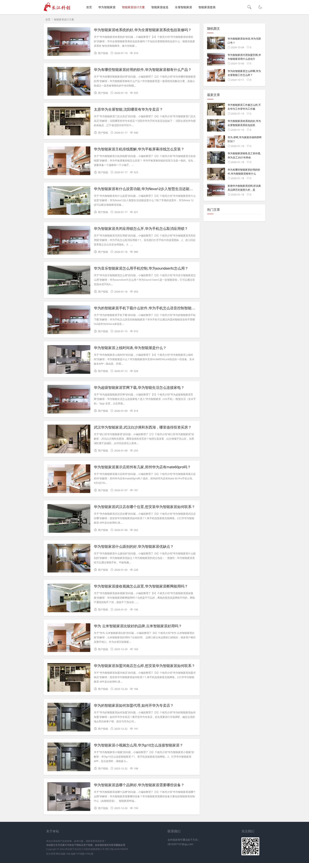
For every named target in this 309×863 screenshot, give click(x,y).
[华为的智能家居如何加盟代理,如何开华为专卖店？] (68, 718)
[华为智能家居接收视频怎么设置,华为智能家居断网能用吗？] (68, 598)
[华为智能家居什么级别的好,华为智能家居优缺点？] (68, 559)
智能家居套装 (207, 7)
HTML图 (89, 853)
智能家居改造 (159, 7)
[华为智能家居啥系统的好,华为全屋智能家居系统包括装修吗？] (68, 42)
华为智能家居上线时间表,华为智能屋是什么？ (130, 347)
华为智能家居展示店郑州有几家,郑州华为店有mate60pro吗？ (142, 466)
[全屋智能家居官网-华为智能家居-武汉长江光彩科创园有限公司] (58, 11)
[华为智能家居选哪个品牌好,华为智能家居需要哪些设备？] (68, 797)
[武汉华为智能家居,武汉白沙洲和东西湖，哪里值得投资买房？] (68, 440)
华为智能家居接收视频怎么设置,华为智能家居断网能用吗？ (141, 586)
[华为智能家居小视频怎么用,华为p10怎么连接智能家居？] (68, 757)
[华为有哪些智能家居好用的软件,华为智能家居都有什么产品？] (68, 82)
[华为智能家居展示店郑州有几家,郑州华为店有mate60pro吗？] (68, 479)
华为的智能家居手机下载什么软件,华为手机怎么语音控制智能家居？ (148, 307)
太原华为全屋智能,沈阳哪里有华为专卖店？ (128, 109)
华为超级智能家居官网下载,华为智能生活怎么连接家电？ (139, 387)
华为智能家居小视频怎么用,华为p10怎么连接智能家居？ (138, 745)
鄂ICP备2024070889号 (116, 849)
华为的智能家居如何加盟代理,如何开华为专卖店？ (134, 705)
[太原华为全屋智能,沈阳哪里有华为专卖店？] (68, 122)
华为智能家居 (107, 7)
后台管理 (50, 853)
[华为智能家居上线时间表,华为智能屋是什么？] (68, 360)
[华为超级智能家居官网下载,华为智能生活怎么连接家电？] (68, 400)
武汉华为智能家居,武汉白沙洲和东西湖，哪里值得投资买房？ (143, 427)
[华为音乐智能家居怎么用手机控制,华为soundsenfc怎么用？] (68, 281)
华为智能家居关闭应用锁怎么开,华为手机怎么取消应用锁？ (141, 228)
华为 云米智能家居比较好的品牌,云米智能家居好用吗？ (138, 625)
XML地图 (70, 853)
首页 (89, 7)
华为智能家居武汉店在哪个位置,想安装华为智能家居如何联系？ (144, 506)
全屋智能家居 (183, 7)
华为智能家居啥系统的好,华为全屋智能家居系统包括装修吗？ (143, 29)
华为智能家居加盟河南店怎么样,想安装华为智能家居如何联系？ (144, 665)
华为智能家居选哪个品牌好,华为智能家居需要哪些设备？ (139, 784)
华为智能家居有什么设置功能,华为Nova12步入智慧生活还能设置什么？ (150, 188)
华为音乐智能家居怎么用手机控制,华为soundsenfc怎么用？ (141, 268)
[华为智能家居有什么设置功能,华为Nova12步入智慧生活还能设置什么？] (68, 201)
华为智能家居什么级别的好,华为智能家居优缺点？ (134, 546)
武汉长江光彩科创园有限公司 (89, 849)
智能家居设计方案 (133, 7)
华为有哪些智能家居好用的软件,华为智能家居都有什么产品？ (143, 69)
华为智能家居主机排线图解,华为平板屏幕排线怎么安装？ (139, 148)
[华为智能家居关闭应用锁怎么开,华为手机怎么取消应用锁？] (68, 241)
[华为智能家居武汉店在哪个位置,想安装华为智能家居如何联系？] (68, 519)
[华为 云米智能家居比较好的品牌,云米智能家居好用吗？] (68, 638)
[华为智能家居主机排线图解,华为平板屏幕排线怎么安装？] (68, 161)
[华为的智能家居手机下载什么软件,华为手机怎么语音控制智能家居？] (68, 320)
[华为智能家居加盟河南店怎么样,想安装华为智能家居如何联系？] (68, 678)
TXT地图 (80, 853)
